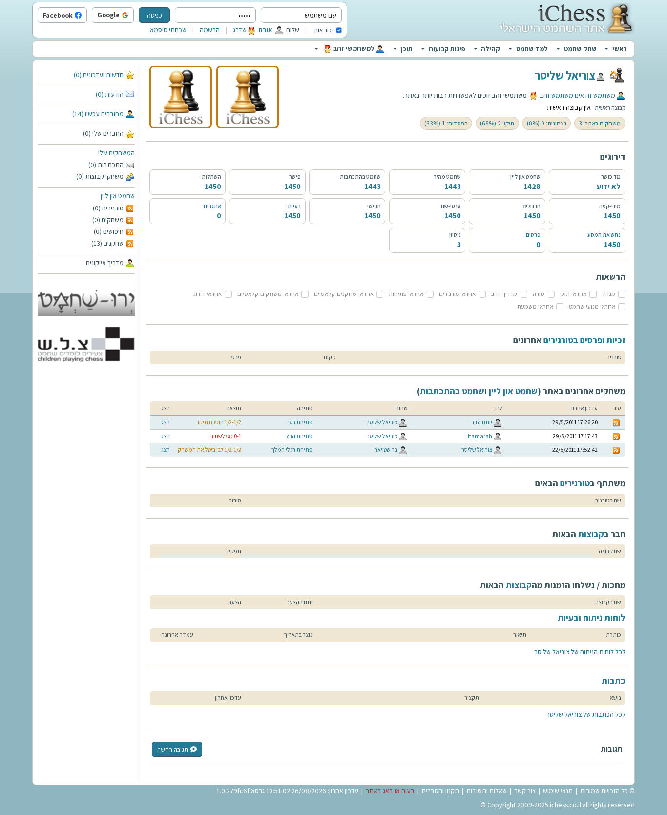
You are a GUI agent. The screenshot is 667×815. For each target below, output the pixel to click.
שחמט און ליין (118, 195)
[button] (131, 15)
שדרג (240, 29)
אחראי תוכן (573, 294)
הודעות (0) (110, 94)
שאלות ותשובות (486, 790)
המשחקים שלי (116, 152)
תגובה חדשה (172, 749)
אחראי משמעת (535, 306)
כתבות (613, 680)
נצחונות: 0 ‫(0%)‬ (546, 123)
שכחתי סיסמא (168, 29)
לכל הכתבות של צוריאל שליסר (585, 714)
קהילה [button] (490, 48)
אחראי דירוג (207, 294)
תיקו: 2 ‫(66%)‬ (497, 123)
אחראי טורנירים (457, 294)
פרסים (533, 234)
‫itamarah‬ (480, 436)
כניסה (154, 15)
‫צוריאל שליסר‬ (565, 75)
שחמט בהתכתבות (452, 391)
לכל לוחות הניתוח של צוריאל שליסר (579, 652)
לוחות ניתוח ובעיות (591, 617)
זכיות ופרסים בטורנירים (584, 340)
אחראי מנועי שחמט (592, 306)
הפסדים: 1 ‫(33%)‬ (446, 123)
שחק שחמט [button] (580, 48)
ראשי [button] (619, 48)
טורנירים (575, 483)
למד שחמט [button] (532, 48)
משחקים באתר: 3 (600, 123)
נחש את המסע (604, 234)
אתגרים (212, 205)
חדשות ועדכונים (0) (99, 74)
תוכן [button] (406, 48)
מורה (538, 294)
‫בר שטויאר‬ (386, 449)
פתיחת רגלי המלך (292, 449)
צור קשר (525, 790)
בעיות (294, 205)
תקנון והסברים (440, 790)
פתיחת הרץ (299, 436)
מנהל (608, 294)
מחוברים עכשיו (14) (98, 113)
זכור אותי (323, 30)
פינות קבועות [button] (447, 48)
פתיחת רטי (300, 422)
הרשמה (210, 29)
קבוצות (591, 534)
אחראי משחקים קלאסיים (267, 294)
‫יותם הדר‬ (481, 422)
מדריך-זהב (504, 294)
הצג (165, 422)
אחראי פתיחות (406, 294)
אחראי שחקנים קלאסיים (344, 294)
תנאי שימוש (558, 790)
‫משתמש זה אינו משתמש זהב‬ (577, 95)
